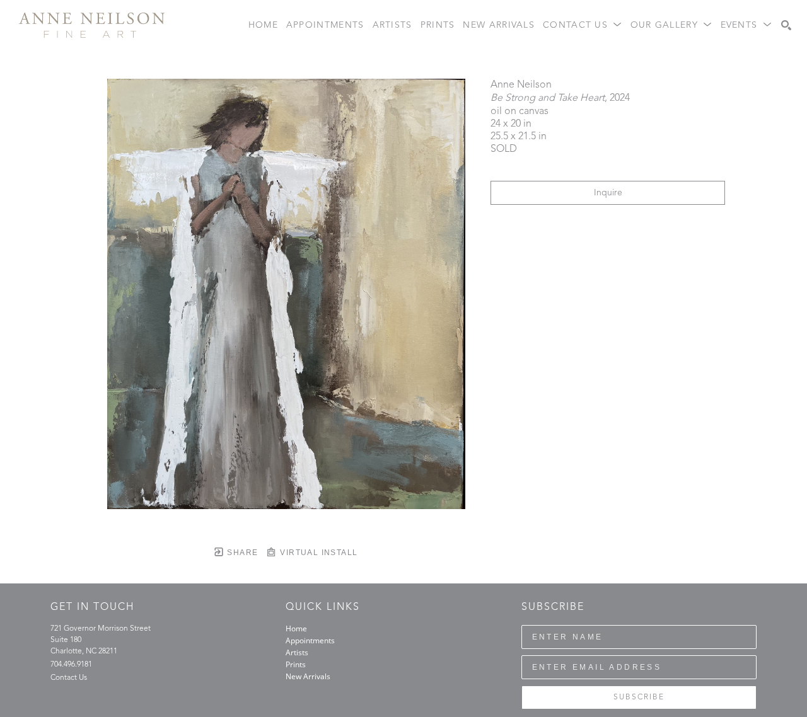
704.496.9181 (71, 664)
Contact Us (68, 678)
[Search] (786, 25)
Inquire (608, 192)
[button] (582, 25)
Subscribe (639, 697)
